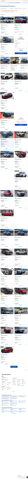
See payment (2, 47)
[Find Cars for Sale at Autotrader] (3, 1)
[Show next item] (12, 134)
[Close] (24, 475)
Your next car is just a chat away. (14, 2)
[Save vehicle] (12, 17)
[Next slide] (26, 64)
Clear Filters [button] (20, 8)
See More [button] (13, 391)
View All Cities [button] (13, 413)
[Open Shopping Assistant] (27, 477)
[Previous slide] (1, 64)
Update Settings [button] (24, 51)
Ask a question (21, 124)
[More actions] (12, 34)
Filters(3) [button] (12, 8)
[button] (24, 1)
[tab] (2, 376)
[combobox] (4, 8)
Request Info (6, 53)
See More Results (14, 366)
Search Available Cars (21, 53)
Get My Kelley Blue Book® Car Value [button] (21, 48)
